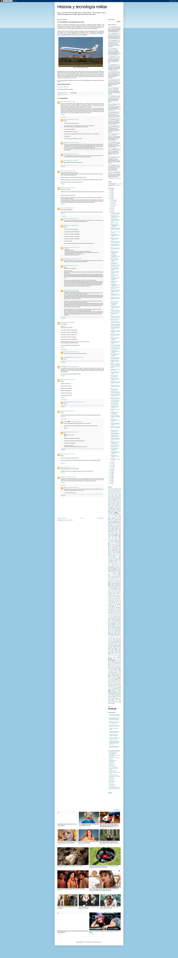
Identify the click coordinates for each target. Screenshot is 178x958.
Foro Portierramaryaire (113, 767)
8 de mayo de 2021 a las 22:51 (72, 487)
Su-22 (109, 667)
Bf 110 (118, 521)
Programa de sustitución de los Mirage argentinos (114, 738)
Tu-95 (109, 686)
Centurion (117, 531)
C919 (118, 528)
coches (116, 536)
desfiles (117, 541)
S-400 (113, 659)
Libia (117, 605)
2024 (110, 193)
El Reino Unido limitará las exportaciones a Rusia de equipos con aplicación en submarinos (114, 742)
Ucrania (119, 688)
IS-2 (120, 584)
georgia (114, 569)
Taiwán (109, 678)
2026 (110, 190)
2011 (110, 483)
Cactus (109, 40)
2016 (110, 475)
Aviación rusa (111, 762)
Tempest (119, 679)
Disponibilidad (118, 542)
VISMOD (109, 698)
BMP (120, 522)
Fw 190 (117, 568)
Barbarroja (117, 517)
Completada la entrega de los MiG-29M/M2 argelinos (115, 452)
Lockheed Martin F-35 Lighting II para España (113, 735)
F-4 (114, 561)
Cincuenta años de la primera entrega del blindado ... (114, 406)
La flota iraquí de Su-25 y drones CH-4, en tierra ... (115, 322)
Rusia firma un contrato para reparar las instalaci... (114, 259)
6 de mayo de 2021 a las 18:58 (69, 170)
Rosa (65, 119)
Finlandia (110, 566)
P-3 (115, 638)
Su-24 (114, 667)
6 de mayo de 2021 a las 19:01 (72, 142)
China (113, 535)
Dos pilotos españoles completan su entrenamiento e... (114, 413)
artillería (119, 509)
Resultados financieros (115, 653)
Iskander (117, 585)
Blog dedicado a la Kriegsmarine (112, 761)
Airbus (115, 498)
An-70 (111, 505)
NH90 (114, 634)
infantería (119, 582)
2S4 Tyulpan (110, 491)
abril (111, 462)
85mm (120, 492)
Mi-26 (115, 619)
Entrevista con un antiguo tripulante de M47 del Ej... (115, 335)
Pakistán (111, 642)
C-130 (115, 526)
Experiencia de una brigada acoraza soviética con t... (114, 303)
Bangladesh (110, 517)
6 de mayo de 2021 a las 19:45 (69, 187)
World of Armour (112, 784)
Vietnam (117, 696)
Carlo (62, 101)
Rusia (67, 94)
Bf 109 (113, 521)
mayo (111, 211)
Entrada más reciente (62, 518)
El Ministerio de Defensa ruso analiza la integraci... (114, 278)
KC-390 (115, 595)
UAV (113, 688)
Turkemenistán (116, 686)
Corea (116, 537)
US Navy (112, 692)
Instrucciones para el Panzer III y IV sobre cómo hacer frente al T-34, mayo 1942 (114, 718)
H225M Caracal (110, 572)
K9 (112, 592)
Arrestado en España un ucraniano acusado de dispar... (115, 424)
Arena (118, 507)
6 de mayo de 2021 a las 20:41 (72, 218)
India (119, 581)
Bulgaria (109, 526)
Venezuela (119, 695)
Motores (116, 629)
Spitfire (119, 662)
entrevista (110, 550)
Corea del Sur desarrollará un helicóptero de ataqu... (115, 342)
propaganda (112, 648)
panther (117, 642)
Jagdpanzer (115, 587)
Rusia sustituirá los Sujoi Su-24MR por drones (115, 358)
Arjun (120, 508)
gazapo (109, 569)
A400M (109, 495)
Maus (118, 614)
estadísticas (118, 553)
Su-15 (118, 666)
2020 (110, 469)
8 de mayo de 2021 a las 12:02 (69, 467)
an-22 (119, 502)
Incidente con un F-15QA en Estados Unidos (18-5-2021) (115, 331)
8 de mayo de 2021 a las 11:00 (72, 432)
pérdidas (113, 645)
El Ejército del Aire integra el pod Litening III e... (115, 242)
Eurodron (117, 555)
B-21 (114, 515)
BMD (116, 522)
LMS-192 (115, 606)
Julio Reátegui (67, 258)
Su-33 (109, 669)
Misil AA (109, 627)
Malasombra (110, 88)
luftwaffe (115, 607)
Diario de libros (112, 764)
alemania (110, 500)
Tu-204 (113, 685)
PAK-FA (114, 641)
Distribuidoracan (111, 172)
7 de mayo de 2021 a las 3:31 (77, 401)
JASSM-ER (117, 588)
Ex (64, 160)
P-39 (109, 639)
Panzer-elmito (111, 778)
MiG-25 (117, 622)
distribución (112, 543)
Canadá (111, 530)
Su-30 (117, 668)
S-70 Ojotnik (118, 659)
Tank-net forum (112, 785)
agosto (111, 206)
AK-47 (113, 499)
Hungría (109, 576)
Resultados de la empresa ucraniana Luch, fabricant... (115, 338)
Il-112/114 (114, 578)
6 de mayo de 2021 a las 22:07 (72, 265)
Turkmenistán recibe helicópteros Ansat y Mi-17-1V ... (115, 235)
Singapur (109, 662)
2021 (110, 198)
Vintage (109, 697)
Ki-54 (117, 598)
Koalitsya (109, 600)
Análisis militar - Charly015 (114, 757)
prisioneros (118, 647)
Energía (116, 549)
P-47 (115, 639)
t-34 (113, 673)
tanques (115, 678)
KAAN (116, 593)
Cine (118, 535)
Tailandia (116, 677)
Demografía (112, 541)
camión (119, 529)
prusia (118, 648)
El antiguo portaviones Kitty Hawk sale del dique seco (115, 439)
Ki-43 (111, 598)
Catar (109, 531)
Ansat (115, 505)
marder (109, 614)
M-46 (113, 608)
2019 (110, 470)
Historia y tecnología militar (82, 6)
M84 (113, 612)
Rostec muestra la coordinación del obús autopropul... (115, 351)
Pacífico (117, 640)
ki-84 (112, 599)
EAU (120, 544)
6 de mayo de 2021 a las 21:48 (69, 379)
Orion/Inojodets (110, 638)
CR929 (109, 538)
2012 (110, 482)
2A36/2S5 (114, 488)
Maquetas (117, 613)
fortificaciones (116, 566)
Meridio (109, 48)
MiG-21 (119, 621)
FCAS (114, 563)
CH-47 (109, 532)
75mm (112, 492)
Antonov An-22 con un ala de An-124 (115, 232)
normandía (110, 635)
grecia (119, 569)
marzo (111, 463)
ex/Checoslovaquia (111, 556)
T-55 (120, 673)
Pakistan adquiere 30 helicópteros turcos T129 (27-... (115, 294)
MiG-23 (111, 622)
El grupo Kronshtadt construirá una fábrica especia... (114, 379)
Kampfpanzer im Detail (113, 774)
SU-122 (114, 666)
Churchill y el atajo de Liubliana (114, 276)
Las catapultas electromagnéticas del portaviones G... (115, 285)
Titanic (115, 681)
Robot (114, 654)
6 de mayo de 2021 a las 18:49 (72, 119)
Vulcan (119, 698)
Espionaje (110, 553)
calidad (115, 529)
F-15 (118, 559)
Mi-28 (119, 619)
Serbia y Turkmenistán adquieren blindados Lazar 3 (114, 220)
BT (113, 525)
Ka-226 (116, 592)
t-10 (117, 672)
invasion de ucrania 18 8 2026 (114, 173)
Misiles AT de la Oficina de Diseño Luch (115, 288)
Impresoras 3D (113, 581)
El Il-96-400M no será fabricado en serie (114, 431)
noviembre (112, 201)
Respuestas (64, 117)
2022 (110, 197)
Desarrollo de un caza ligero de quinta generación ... (114, 252)
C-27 (110, 528)
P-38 (118, 638)
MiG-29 (109, 624)
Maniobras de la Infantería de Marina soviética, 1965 (115, 291)
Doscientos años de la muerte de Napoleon (114, 436)
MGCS (113, 618)
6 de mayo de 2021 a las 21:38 (76, 258)
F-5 (120, 561)
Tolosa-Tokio (111, 782)
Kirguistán (117, 599)
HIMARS (109, 574)
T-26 (120, 672)
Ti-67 (116, 680)
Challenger (116, 532)
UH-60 (112, 691)
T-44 (116, 673)
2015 (110, 477)
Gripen (111, 570)
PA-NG (113, 640)
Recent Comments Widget (116, 178)
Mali (108, 613)
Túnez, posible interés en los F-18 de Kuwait (115, 401)
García (62, 476)
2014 (110, 478)
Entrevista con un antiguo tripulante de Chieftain (115, 364)
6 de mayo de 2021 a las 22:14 (72, 290)
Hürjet (115, 576)
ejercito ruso (111, 548)
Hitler (114, 574)
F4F (113, 562)
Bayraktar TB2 (118, 518)
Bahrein (109, 516)
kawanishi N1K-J (116, 594)
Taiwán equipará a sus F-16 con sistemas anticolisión (115, 449)
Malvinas (112, 613)
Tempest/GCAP (111, 680)
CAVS (113, 531)
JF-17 (114, 589)
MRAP (112, 631)
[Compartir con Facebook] (74, 93)
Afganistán (116, 495)
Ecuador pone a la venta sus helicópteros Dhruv (115, 348)
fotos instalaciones (117, 567)
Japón (112, 588)
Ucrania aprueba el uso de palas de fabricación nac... (115, 245)
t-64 (115, 674)
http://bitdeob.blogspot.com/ (114, 787)
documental (118, 543)
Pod (112, 646)
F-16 (109, 560)
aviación (62, 94)
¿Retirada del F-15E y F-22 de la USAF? (115, 370)
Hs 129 (111, 575)
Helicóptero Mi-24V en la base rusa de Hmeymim (115, 392)
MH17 (117, 618)
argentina (115, 508)
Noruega (115, 635)
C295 (114, 528)
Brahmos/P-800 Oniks (115, 524)
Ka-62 (112, 593)
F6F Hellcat (110, 563)
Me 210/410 (117, 615)
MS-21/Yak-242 (118, 631)
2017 (110, 473)
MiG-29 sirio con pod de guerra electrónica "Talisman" (114, 726)
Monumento (118, 628)
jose (61, 207)
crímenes (115, 538)
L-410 (116, 602)
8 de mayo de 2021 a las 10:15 (76, 421)
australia (112, 511)
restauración (118, 652)
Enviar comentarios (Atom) (68, 520)
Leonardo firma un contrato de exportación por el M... (115, 382)
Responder (63, 114)
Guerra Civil (116, 570)
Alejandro (66, 421)
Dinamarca (110, 542)
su (120, 665)
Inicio (82, 518)
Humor (117, 575)
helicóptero (114, 573)
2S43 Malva (116, 491)
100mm (109, 488)
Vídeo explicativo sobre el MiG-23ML (115, 460)
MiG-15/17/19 (113, 621)
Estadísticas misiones (115, 554)
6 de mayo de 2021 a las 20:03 (68, 207)
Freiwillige (110, 104)
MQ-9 (109, 631)
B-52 (118, 515)
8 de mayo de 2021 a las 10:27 (69, 453)
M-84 (116, 608)
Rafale (117, 649)
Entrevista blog (118, 550)
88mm (110, 493)
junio (111, 209)
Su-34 (113, 669)
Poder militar (111, 780)
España (116, 551)
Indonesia (113, 582)
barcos (109, 518)
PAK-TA (119, 641)
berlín (109, 521)
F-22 (118, 560)
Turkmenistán (110, 687)
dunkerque (115, 544)
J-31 (118, 586)
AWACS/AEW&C (114, 513)
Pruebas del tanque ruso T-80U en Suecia (115, 319)
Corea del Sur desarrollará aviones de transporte (115, 346)
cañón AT (117, 530)
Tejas (115, 679)
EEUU (116, 545)
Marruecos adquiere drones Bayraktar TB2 (114, 433)
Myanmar (112, 633)
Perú (118, 645)
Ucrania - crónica (116, 690)
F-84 (110, 562)
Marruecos (114, 614)
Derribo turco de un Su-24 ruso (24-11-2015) (115, 266)
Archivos (113, 507)
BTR (117, 525)
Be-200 (111, 519)
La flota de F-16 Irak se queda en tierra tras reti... (115, 311)
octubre (111, 203)
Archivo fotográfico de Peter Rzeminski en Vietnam (114, 732)
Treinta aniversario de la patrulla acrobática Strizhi (114, 372)
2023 (110, 195)
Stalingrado (112, 665)
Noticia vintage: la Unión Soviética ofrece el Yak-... (114, 313)
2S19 (118, 488)
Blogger (100, 942)
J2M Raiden (110, 587)
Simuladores (117, 661)
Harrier (116, 572)
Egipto (117, 547)
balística (115, 516)
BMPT (112, 523)
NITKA (118, 634)
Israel (109, 586)
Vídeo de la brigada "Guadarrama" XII (114, 376)
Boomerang (117, 523)
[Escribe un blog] (72, 93)
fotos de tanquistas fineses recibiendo (113, 135)
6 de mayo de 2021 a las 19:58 (71, 160)
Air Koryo (111, 498)
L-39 (112, 602)
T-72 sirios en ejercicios (114, 301)
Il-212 (116, 579)
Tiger (120, 680)
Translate (117, 185)
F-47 (117, 561)
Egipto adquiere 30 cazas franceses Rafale (115, 446)
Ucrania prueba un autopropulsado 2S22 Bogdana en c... (114, 216)
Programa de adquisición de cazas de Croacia (115, 317)
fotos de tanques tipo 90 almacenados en (114, 105)
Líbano (113, 605)
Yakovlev (110, 702)
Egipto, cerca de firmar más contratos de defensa (115, 398)
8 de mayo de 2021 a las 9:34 (68, 410)
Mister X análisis (112, 781)
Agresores (110, 496)
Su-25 (119, 667)
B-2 (110, 515)
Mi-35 (111, 620)
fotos (109, 567)
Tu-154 (116, 684)
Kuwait (110, 601)
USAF (109, 693)
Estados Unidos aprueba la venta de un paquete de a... (115, 427)
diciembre (112, 200)
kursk (120, 600)
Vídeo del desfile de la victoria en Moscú (114, 404)
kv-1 (115, 601)
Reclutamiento (111, 651)
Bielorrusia (110, 522)
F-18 (113, 560)
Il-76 (115, 580)
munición (112, 632)
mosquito (111, 629)
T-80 (112, 675)
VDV (114, 695)
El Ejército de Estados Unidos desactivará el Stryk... (114, 361)
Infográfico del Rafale (114, 222)
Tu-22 (118, 685)
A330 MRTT (116, 494)
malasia (117, 612)
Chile (109, 535)
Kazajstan (110, 595)
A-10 (114, 493)
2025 (110, 192)
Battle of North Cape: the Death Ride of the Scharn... (114, 239)
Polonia (116, 646)
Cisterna (109, 536)
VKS (114, 698)
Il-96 (64, 94)
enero (111, 467)
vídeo (111, 696)
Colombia (109, 537)
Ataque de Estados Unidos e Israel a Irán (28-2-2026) (114, 747)
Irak (111, 584)
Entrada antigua (101, 518)
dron (111, 544)
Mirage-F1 (117, 626)
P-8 (108, 640)
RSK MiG (116, 655)
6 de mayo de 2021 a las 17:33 (69, 101)
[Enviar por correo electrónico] (70, 93)
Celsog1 (109, 26)
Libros (109, 606)
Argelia (109, 508)
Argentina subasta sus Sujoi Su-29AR (114, 390)
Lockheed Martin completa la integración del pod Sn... (115, 229)
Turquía (116, 687)
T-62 (111, 674)
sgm (111, 661)
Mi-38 (114, 620)
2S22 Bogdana (110, 489)
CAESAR (110, 529)
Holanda (119, 574)
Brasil (109, 525)
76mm (116, 492)
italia (114, 586)
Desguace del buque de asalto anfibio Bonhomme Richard (114, 442)
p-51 (118, 639)
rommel (118, 654)
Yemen (116, 702)
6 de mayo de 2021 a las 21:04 (72, 225)
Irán (115, 584)
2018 (110, 472)
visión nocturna (116, 697)
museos (119, 632)
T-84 (116, 675)
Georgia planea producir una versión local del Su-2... (115, 386)
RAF (112, 649)
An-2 (116, 502)
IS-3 (110, 585)
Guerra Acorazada (112, 770)
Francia (111, 568)
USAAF (118, 692)
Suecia (109, 672)
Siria (114, 662)
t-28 (110, 673)
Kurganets (114, 600)
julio (111, 208)
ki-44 (114, 598)
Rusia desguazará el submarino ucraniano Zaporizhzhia (114, 225)
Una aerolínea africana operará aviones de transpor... (114, 268)
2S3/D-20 (117, 489)
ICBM (118, 576)
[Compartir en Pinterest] (76, 93)
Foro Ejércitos (111, 765)
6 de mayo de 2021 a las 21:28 (69, 322)
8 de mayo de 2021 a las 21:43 (69, 476)
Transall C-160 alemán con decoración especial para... (115, 395)
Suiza (114, 672)
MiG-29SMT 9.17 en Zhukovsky (114, 282)
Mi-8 (117, 620)
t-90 (120, 675)
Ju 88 (111, 591)
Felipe (109, 71)
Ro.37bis (109, 654)
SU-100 (110, 666)
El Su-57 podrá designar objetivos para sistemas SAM (115, 416)
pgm (109, 646)
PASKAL (109, 33)
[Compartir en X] (73, 93)
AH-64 (119, 496)
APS (114, 506)
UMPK (116, 691)
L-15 (109, 602)
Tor (118, 681)
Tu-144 (112, 684)
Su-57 (109, 671)
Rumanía (110, 657)
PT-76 (109, 649)
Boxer (109, 524)
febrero (111, 465)
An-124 (114, 501)
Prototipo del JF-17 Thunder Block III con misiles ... (114, 456)
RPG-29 (109, 655)
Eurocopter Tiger (111, 555)
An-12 (109, 501)
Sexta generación (118, 660)
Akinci (118, 499)
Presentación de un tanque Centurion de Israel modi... (115, 307)
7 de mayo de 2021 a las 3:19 (77, 357)
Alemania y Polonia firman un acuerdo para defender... (115, 355)
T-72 (120, 674)
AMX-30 (117, 500)
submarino (116, 671)
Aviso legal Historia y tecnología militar (113, 753)
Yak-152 (116, 701)
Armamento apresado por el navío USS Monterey (115, 325)
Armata (111, 509)
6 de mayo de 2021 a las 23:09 (72, 351)
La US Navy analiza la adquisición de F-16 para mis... (114, 272)
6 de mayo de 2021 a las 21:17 (74, 247)
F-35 (109, 561)
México (109, 618)
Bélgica (117, 519)
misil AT (114, 627)
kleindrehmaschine (68, 357)
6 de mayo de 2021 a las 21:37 (72, 366)
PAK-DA (109, 641)
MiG (108, 621)
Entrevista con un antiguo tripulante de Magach (115, 213)
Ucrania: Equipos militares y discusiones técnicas (114, 722)
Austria (117, 511)
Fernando (66, 247)
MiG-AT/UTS (117, 625)
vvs (110, 699)
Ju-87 (115, 591)
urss (120, 691)
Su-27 (112, 668)
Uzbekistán (116, 693)
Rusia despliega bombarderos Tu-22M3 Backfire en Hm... (115, 256)
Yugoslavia (110, 703)
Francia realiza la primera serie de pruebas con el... (115, 249)
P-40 (112, 639)
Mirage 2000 (110, 626)
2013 (110, 480)
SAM (111, 660)
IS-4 (113, 585)
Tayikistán (110, 679)
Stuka (117, 665)
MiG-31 (119, 624)
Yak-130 (109, 701)
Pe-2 (109, 645)
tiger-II (111, 681)
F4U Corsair (117, 562)
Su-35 (118, 669)
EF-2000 (109, 547)
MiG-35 (111, 625)
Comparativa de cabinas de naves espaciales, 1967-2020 (114, 715)
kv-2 (118, 601)
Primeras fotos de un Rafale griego (114, 263)
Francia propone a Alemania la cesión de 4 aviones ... (115, 420)
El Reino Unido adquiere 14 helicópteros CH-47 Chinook (115, 327)
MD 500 (112, 615)
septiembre (112, 205)
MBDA (109, 615)
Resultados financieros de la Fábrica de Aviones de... (115, 298)
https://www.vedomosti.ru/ (63, 86)
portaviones (110, 647)
